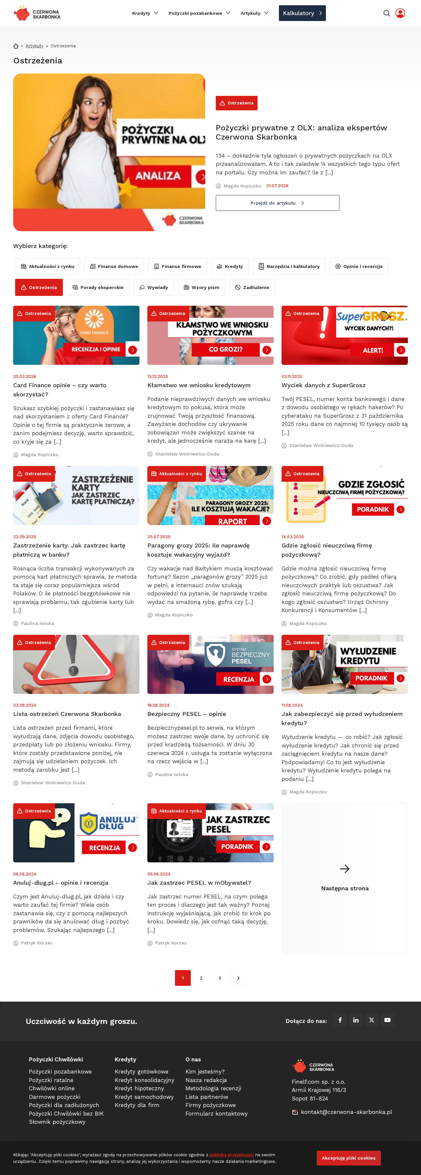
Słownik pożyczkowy (57, 1122)
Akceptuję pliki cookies (349, 1158)
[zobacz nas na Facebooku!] (340, 1021)
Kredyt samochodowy (144, 1097)
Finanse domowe (118, 266)
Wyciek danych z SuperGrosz (324, 385)
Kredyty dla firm (137, 1105)
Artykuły (250, 13)
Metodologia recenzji (213, 1088)
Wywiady (157, 287)
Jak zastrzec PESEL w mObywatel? (199, 882)
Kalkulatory (298, 13)
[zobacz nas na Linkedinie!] (355, 1021)
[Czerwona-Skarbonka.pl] (37, 13)
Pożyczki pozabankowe (195, 13)
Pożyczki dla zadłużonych (64, 1105)
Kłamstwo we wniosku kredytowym (199, 385)
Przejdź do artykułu (273, 203)
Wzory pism (205, 287)
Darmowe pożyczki (54, 1097)
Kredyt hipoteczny (139, 1088)
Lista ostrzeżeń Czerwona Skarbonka (67, 713)
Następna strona (345, 888)
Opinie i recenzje (363, 266)
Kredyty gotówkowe (141, 1071)
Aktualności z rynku (51, 266)
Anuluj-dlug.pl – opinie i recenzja (61, 882)
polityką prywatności (232, 1154)
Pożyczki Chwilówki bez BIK (66, 1113)
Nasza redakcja (206, 1080)
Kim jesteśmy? (205, 1071)
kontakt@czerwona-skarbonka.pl (346, 1112)
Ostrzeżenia (241, 102)
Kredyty (141, 13)
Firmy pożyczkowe (211, 1105)
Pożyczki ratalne (51, 1080)
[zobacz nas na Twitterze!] (371, 1021)
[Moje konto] (400, 13)
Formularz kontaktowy (217, 1113)
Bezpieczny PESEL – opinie (186, 713)
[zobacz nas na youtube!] (387, 1021)
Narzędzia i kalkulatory (293, 266)
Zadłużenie (256, 287)
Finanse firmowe (181, 266)
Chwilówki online (52, 1088)
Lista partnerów (207, 1097)
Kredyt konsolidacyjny (144, 1080)
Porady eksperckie (102, 287)
